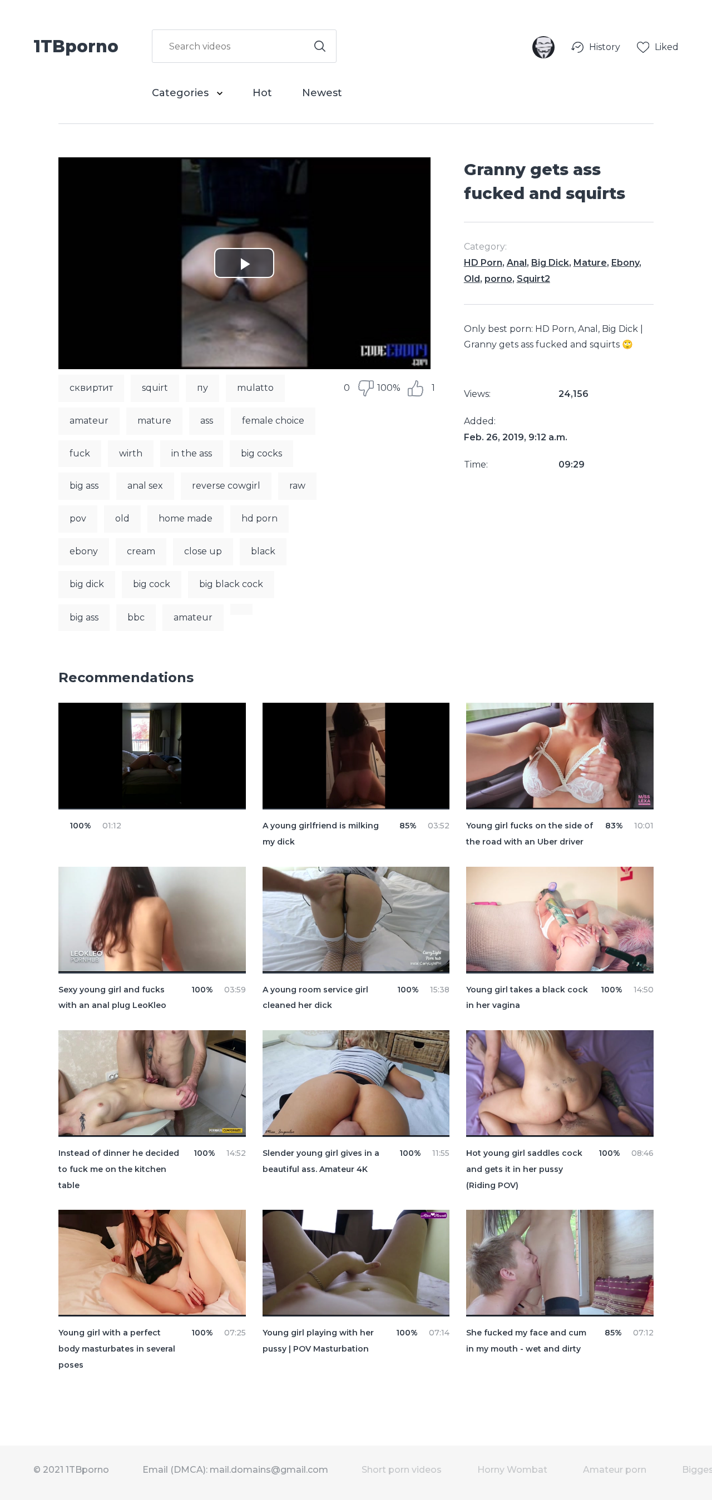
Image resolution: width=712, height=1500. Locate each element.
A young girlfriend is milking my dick (321, 834)
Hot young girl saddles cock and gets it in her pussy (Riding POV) (524, 1169)
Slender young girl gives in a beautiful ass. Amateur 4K (321, 1161)
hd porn (259, 518)
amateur (89, 420)
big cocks (261, 453)
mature (154, 420)
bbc (136, 617)
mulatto (255, 388)
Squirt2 (533, 279)
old (122, 518)
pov (78, 518)
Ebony (625, 262)
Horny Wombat (512, 1469)
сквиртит (91, 388)
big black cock (231, 584)
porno (498, 279)
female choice (273, 420)
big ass (84, 485)
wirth (130, 453)
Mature (590, 262)
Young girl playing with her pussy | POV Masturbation (318, 1341)
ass (206, 420)
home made (185, 518)
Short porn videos (402, 1469)
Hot (262, 93)
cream (141, 551)
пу (202, 388)
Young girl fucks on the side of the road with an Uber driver (529, 834)
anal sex (145, 485)
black (263, 551)
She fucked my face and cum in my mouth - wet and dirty (526, 1341)
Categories (181, 93)
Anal (517, 262)
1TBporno (75, 45)
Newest (322, 93)
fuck (80, 453)
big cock (151, 584)
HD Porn (483, 262)
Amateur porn (614, 1469)
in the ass (191, 453)
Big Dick (550, 262)
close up (203, 551)
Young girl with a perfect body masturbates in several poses (116, 1349)
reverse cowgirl (226, 485)
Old (472, 279)
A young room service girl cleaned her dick (315, 998)
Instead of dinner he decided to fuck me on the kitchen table (118, 1169)
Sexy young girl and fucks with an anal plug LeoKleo (112, 998)
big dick (87, 584)
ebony (84, 551)
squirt (155, 388)
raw (297, 485)
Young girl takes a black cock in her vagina (527, 998)
